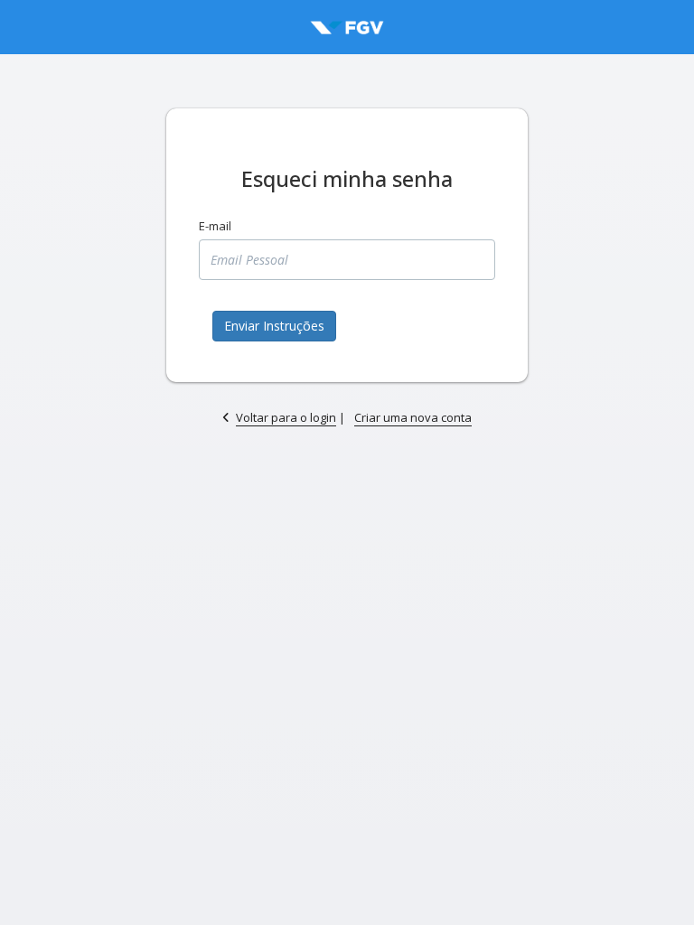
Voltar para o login (286, 417)
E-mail (215, 226)
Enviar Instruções (274, 325)
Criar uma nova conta (413, 417)
